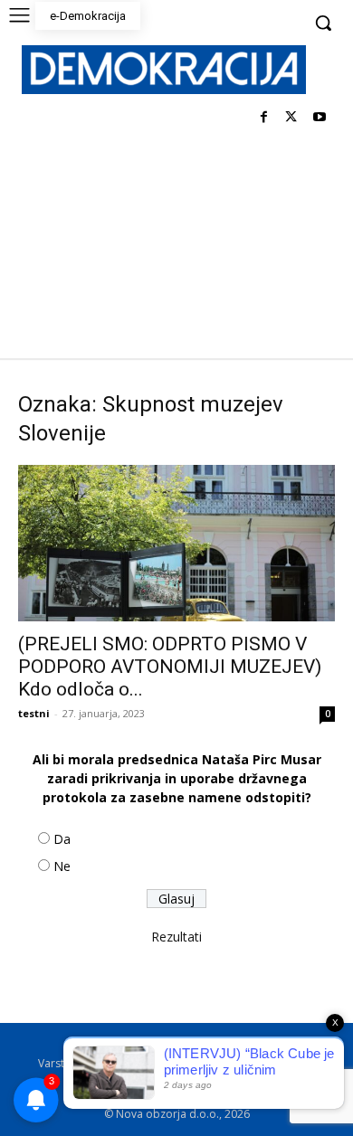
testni (34, 713)
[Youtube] (319, 118)
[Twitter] (291, 118)
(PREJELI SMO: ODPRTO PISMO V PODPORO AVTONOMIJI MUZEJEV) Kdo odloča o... (169, 666)
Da (62, 838)
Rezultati (176, 936)
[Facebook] (264, 118)
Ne (62, 866)
